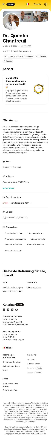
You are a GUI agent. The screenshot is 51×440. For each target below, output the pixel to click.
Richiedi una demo (11, 366)
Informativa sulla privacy (10, 384)
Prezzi (5, 370)
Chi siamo (31, 359)
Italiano (9, 348)
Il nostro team (33, 364)
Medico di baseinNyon (13, 291)
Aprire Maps (26, 46)
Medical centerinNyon (13, 287)
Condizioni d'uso (10, 390)
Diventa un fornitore (12, 362)
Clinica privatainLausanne (34, 287)
